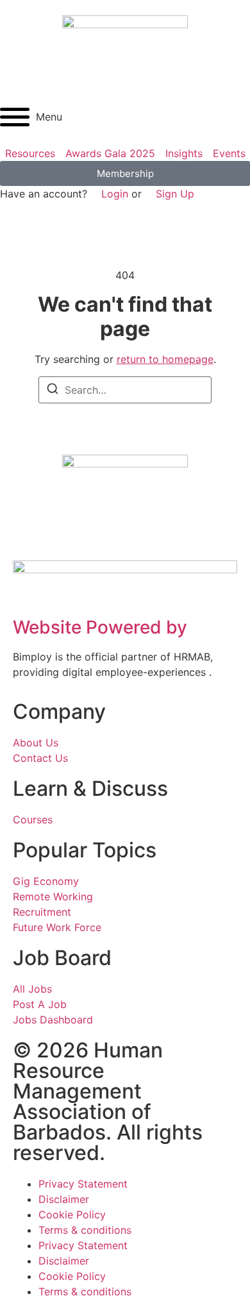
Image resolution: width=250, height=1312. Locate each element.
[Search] (52, 390)
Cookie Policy (72, 1214)
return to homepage (165, 359)
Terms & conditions (84, 1230)
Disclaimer (63, 1199)
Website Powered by (100, 627)
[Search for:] (125, 389)
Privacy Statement (83, 1183)
